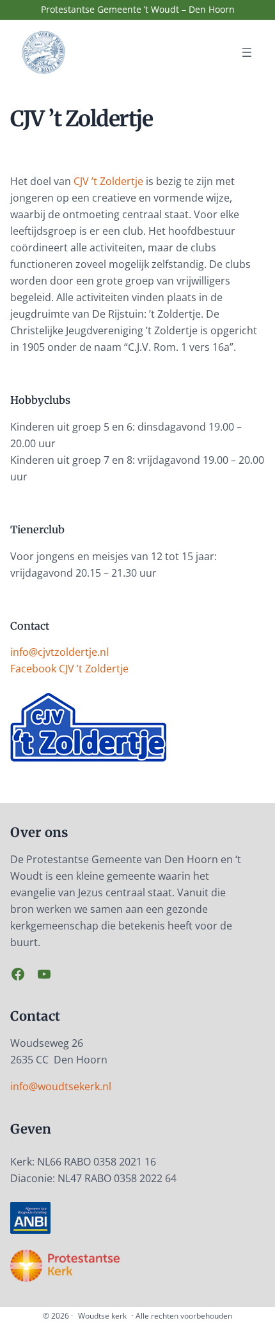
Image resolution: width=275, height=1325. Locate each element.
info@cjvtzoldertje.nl (59, 652)
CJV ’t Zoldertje (108, 181)
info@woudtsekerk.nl (60, 1086)
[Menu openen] (247, 52)
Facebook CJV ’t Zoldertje (69, 669)
